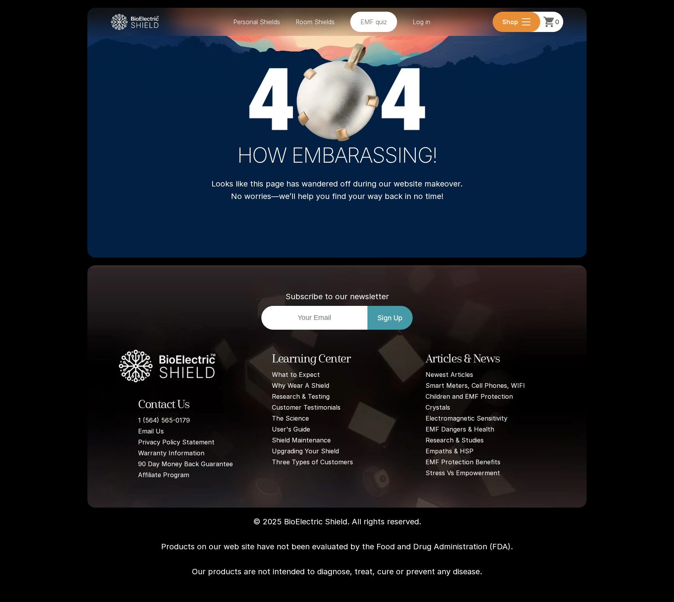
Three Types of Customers (312, 462)
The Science (290, 418)
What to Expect (296, 374)
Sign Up (390, 318)
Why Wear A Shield (300, 385)
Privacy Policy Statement (176, 442)
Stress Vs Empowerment (463, 473)
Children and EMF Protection (469, 396)
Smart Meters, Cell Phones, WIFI (475, 385)
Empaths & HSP (450, 451)
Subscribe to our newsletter (337, 296)
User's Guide (291, 429)
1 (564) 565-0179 (164, 420)
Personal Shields (256, 22)
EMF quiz (373, 22)
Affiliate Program (163, 475)
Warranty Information (171, 453)
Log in (421, 22)
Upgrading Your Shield (305, 451)
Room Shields (315, 22)
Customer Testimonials (306, 407)
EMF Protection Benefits (463, 462)
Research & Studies (455, 440)
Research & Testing (301, 396)
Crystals (438, 407)
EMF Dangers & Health (460, 429)
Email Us (151, 431)
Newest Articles (449, 374)
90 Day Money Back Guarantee (185, 464)
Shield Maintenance (301, 440)
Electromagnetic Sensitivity (466, 418)
